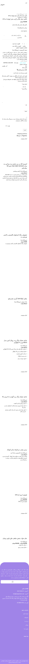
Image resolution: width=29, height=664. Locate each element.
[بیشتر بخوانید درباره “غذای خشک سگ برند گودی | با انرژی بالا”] (25, 418)
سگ (26, 301)
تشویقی (23, 301)
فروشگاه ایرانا (20, 14)
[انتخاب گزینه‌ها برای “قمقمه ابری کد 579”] (25, 507)
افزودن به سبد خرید (16, 43)
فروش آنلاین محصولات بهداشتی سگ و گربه (17, 54)
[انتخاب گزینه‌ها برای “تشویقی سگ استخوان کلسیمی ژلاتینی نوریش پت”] (25, 249)
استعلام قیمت (24, 173)
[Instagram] (16, 581)
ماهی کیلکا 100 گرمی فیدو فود (17, 298)
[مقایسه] (25, 161)
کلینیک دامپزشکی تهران (22, 57)
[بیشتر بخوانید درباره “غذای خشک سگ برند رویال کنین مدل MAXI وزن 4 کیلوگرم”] (25, 365)
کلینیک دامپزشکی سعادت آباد (9, 57)
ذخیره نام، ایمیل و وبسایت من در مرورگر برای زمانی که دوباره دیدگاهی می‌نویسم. (14, 119)
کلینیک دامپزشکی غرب (22, 59)
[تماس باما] (25, 309)
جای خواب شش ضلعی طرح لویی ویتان (15, 538)
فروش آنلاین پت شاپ (7, 52)
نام (26, 105)
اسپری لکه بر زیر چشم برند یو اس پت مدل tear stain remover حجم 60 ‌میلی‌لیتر (15, 166)
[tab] (23, 62)
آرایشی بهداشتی (16, 171)
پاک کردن (19, 37)
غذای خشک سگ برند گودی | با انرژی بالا (14, 397)
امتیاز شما (24, 84)
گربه (12, 453)
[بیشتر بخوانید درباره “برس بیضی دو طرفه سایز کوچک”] (25, 465)
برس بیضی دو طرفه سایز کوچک (17, 450)
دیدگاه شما (24, 88)
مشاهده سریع (25, 189)
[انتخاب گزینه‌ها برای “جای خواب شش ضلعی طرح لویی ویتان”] (25, 554)
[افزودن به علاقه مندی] (25, 182)
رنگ (25, 36)
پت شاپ (15, 52)
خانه (26, 14)
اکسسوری (21, 50)
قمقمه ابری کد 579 (21, 495)
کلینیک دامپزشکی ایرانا (8, 55)
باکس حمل (20, 52)
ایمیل (25, 111)
